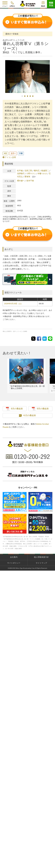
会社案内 (13, 557)
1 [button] (22, 96)
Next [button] (52, 78)
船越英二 (45, 171)
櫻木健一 (21, 181)
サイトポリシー (13, 563)
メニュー (5, 6)
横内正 (37, 171)
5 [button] (32, 96)
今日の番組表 (29, 415)
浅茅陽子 (21, 173)
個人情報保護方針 (41, 557)
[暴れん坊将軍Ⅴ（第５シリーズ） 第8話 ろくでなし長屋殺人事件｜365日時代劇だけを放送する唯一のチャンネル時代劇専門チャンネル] (44, 338)
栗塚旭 (27, 176)
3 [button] (27, 96)
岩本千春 (30, 181)
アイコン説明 (10, 157)
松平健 (20, 171)
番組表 (43, 6)
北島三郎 (28, 171)
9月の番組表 (43, 408)
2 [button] (24, 96)
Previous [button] (3, 78)
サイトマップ (41, 563)
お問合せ (12, 6)
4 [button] (30, 96)
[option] (27, 76)
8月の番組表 (17, 408)
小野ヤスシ (31, 173)
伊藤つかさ (42, 173)
